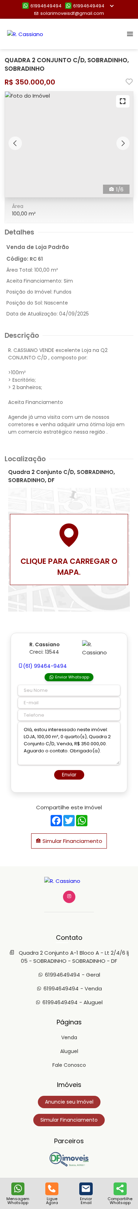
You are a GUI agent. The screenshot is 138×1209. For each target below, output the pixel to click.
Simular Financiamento (71, 841)
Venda (69, 1037)
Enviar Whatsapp (72, 677)
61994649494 (46, 5)
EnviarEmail (86, 1200)
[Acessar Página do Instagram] (69, 897)
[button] (15, 143)
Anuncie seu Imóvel (69, 1101)
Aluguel (69, 1051)
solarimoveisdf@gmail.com (72, 13)
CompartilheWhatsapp (120, 1200)
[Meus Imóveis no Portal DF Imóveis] (69, 1164)
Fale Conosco (69, 1065)
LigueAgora (52, 1200)
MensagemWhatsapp (17, 1200)
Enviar (69, 774)
